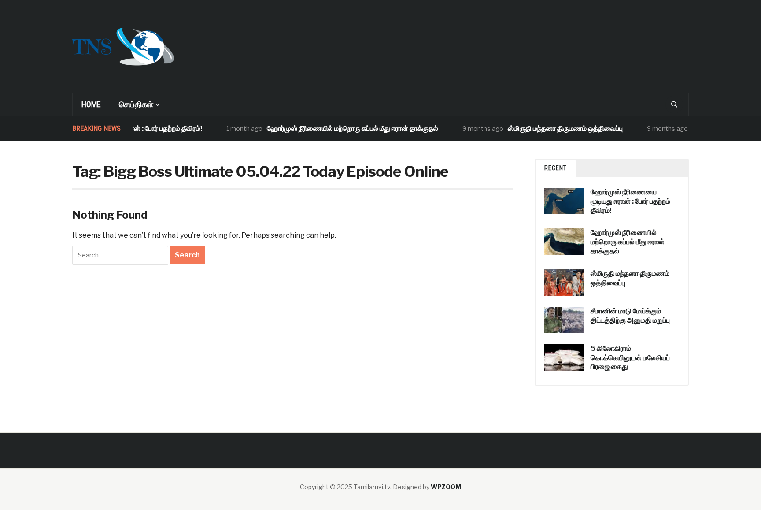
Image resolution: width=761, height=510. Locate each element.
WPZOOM (446, 487)
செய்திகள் (136, 104)
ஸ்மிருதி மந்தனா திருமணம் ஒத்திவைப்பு (558, 128)
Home (91, 104)
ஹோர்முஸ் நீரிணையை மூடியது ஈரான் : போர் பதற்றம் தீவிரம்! (630, 201)
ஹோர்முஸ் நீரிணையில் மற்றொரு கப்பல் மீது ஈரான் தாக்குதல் (346, 128)
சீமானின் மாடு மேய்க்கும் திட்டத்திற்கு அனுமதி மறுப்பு (630, 315)
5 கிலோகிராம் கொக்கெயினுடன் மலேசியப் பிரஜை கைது (630, 357)
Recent (555, 167)
